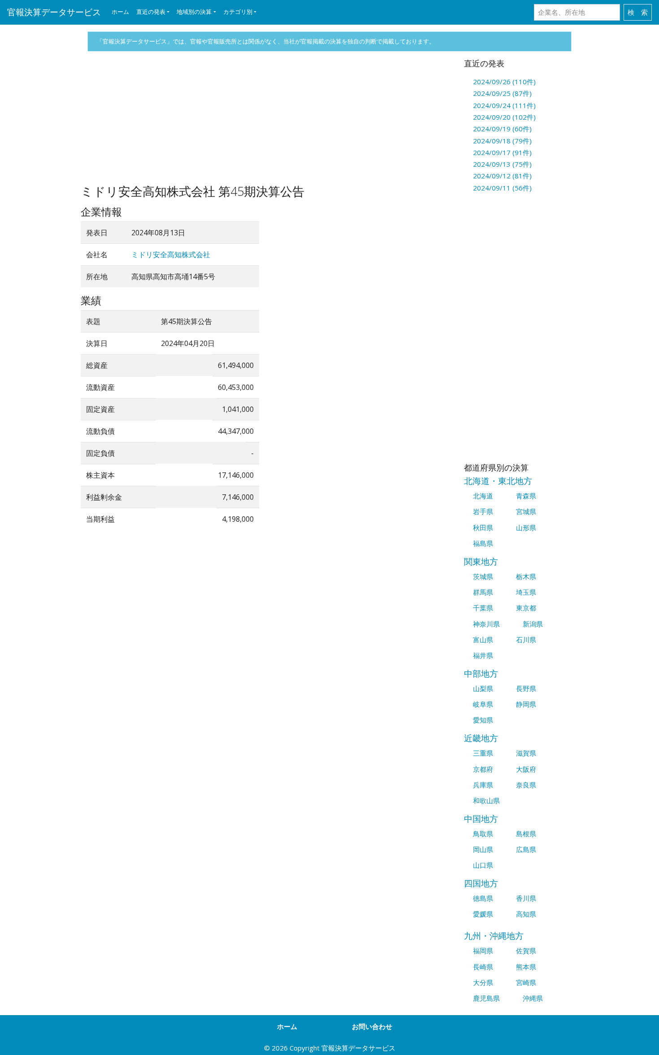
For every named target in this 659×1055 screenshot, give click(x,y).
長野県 (526, 688)
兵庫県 (483, 784)
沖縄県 (533, 998)
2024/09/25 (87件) (502, 93)
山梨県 (483, 688)
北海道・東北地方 (498, 480)
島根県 (526, 833)
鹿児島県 (486, 998)
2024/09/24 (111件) (504, 105)
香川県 (526, 898)
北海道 (483, 495)
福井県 (483, 655)
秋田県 (483, 527)
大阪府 (526, 769)
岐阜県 (483, 704)
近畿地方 (481, 738)
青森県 (526, 495)
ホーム (120, 12)
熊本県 (526, 966)
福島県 (483, 543)
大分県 (483, 982)
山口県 (483, 864)
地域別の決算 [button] (194, 12)
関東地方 (481, 561)
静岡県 (526, 704)
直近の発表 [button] (150, 12)
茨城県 (483, 576)
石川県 (526, 639)
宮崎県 (526, 982)
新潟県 (533, 623)
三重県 (483, 752)
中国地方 (481, 818)
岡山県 (483, 849)
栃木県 (526, 576)
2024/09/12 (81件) (502, 175)
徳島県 (483, 898)
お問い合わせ (372, 1026)
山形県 (526, 527)
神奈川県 (486, 623)
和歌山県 (486, 800)
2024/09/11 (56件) (502, 187)
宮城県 (526, 511)
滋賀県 (526, 752)
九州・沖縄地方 (494, 935)
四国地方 (481, 883)
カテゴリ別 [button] (237, 12)
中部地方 (481, 673)
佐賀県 (526, 950)
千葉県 (483, 607)
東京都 (526, 607)
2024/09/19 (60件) (502, 128)
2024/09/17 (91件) (502, 152)
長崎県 (483, 966)
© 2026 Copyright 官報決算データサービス (329, 1047)
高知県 (526, 913)
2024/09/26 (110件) (504, 81)
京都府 (483, 769)
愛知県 (483, 719)
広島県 (526, 849)
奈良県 (526, 784)
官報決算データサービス (54, 11)
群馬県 (483, 592)
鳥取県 (483, 833)
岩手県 (483, 511)
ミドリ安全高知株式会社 (170, 254)
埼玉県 (526, 592)
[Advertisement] (266, 121)
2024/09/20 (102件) (504, 116)
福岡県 (483, 950)
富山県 (483, 639)
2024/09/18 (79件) (502, 140)
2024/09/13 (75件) (502, 164)
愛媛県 (483, 913)
